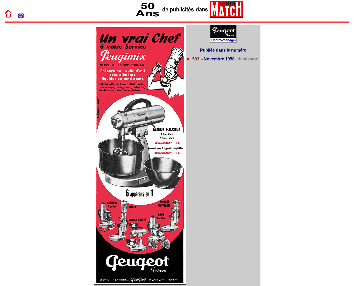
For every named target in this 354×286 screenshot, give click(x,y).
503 (195, 59)
